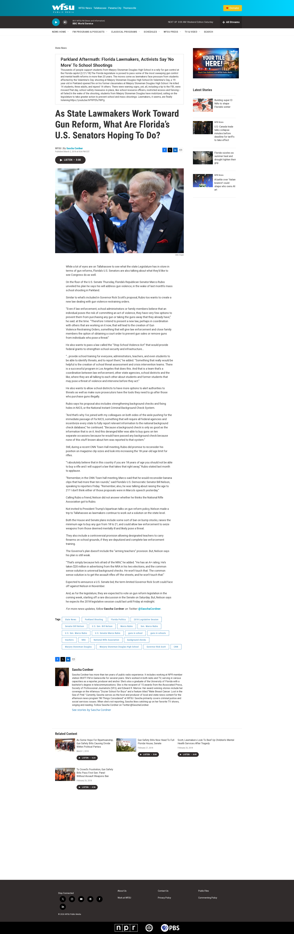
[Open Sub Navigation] (68, 32)
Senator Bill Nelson (74, 626)
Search (208, 32)
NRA (84, 640)
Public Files (203, 891)
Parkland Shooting (94, 619)
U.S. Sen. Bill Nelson (102, 626)
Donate (234, 8)
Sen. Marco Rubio (149, 626)
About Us (122, 891)
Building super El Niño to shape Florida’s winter (223, 103)
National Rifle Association (106, 640)
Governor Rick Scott (156, 647)
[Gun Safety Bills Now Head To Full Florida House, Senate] (126, 745)
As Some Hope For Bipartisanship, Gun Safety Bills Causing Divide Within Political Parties (95, 743)
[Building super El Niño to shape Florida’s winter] (203, 105)
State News (61, 47)
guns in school (135, 633)
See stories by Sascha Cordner (91, 710)
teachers (69, 640)
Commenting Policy (207, 898)
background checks (136, 640)
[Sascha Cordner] (62, 677)
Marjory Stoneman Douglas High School (119, 647)
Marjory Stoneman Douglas (78, 647)
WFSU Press (171, 32)
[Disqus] (147, 838)
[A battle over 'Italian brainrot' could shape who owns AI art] (203, 180)
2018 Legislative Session (146, 619)
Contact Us (163, 891)
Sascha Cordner (74, 148)
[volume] (65, 22)
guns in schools (158, 633)
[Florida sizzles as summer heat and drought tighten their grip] (203, 157)
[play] (55, 22)
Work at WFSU (124, 898)
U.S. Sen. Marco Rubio (76, 633)
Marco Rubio (127, 626)
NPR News (218, 122)
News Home (59, 32)
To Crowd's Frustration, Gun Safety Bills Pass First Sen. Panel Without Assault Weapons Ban (95, 773)
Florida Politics (118, 619)
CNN (176, 647)
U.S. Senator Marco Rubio (107, 633)
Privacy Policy (164, 898)
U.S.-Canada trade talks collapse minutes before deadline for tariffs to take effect (224, 133)
